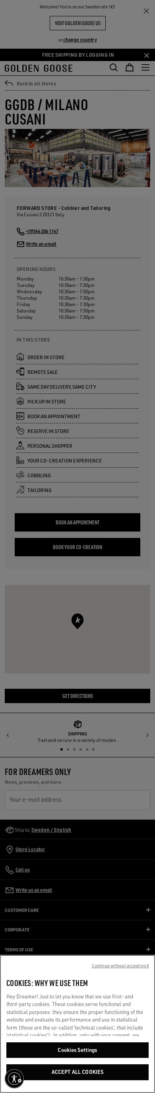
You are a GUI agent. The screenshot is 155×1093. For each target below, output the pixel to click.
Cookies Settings (77, 1050)
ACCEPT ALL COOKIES (77, 1072)
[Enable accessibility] (14, 1078)
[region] (77, 1024)
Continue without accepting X (120, 965)
